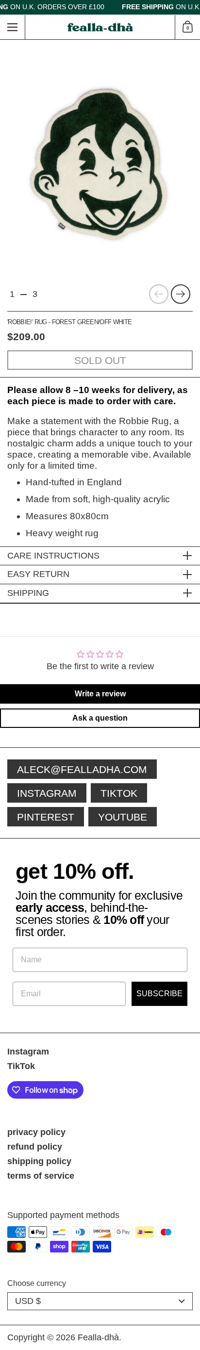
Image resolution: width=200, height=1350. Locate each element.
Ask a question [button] (100, 718)
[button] (187, 27)
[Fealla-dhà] (100, 27)
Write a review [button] (100, 694)
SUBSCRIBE (159, 993)
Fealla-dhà (98, 1337)
